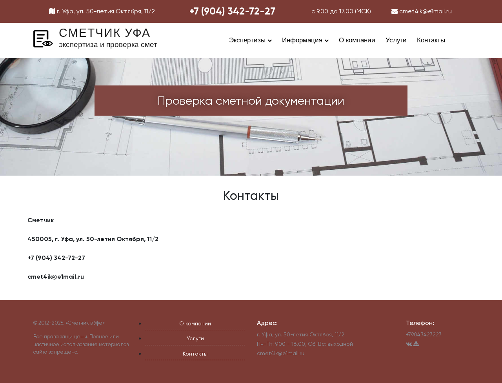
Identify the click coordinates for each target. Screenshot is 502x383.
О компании (357, 40)
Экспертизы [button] (248, 40)
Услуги (396, 40)
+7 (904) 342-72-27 (232, 11)
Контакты (431, 40)
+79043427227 (424, 334)
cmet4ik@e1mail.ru (425, 11)
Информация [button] (303, 40)
